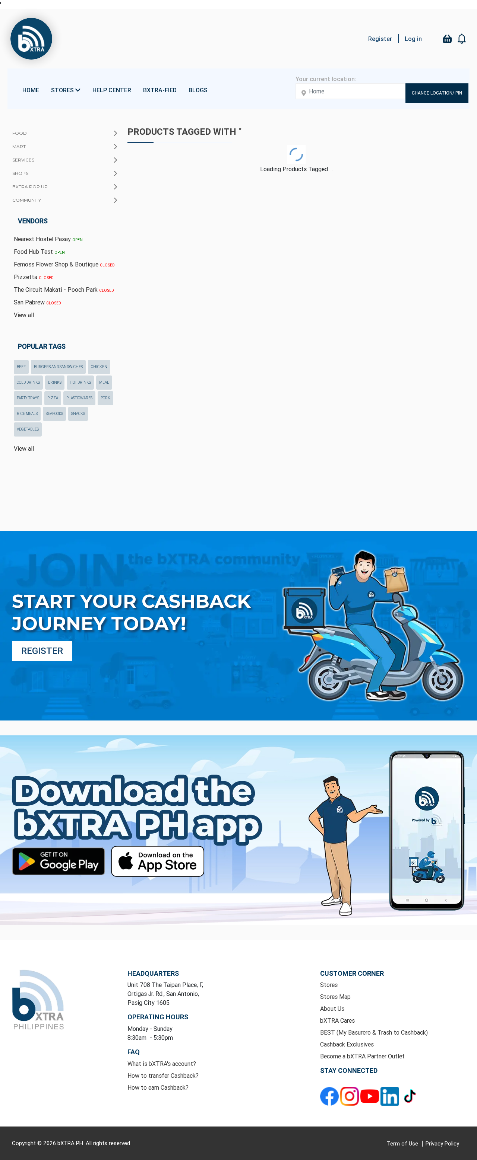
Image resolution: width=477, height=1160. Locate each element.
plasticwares (79, 398)
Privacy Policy (442, 1143)
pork (105, 398)
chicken (99, 366)
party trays (28, 398)
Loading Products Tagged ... (296, 169)
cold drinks (28, 382)
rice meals (27, 413)
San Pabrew (37, 302)
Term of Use (403, 1143)
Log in (413, 38)
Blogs (198, 90)
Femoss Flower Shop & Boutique (64, 264)
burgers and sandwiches (58, 366)
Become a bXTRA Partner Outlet (362, 1056)
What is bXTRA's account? (161, 1063)
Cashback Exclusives (347, 1044)
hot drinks (80, 382)
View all (24, 315)
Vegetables (28, 429)
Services (23, 160)
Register (380, 38)
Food (19, 133)
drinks (54, 382)
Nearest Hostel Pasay (48, 239)
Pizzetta (34, 277)
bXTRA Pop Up (30, 186)
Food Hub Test (39, 251)
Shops (20, 173)
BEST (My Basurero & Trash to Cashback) (374, 1032)
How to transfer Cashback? (163, 1075)
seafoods (54, 413)
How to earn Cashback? (158, 1087)
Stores (329, 984)
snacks (78, 413)
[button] (462, 38)
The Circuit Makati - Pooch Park (64, 289)
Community (26, 200)
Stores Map (335, 996)
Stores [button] (63, 90)
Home (30, 90)
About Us (332, 1008)
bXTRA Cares (337, 1020)
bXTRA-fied (160, 90)
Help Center (111, 90)
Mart (19, 146)
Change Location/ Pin (437, 93)
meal (104, 382)
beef (21, 366)
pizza (52, 398)
